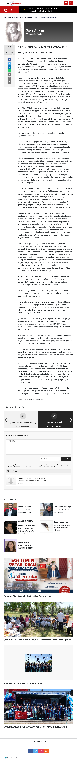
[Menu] (66, 3)
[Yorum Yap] (9, 82)
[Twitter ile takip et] (35, 751)
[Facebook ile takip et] (30, 751)
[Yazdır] (9, 78)
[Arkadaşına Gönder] (9, 74)
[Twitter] (9, 63)
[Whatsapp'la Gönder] (9, 70)
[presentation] (11, 10)
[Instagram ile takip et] (41, 751)
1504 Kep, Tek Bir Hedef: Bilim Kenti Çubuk (42, 10)
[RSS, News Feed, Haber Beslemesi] (46, 751)
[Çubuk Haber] (12, 3)
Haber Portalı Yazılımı (14, 758)
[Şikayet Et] (68, 483)
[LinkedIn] (9, 67)
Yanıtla (21, 483)
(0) (27, 483)
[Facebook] (9, 59)
